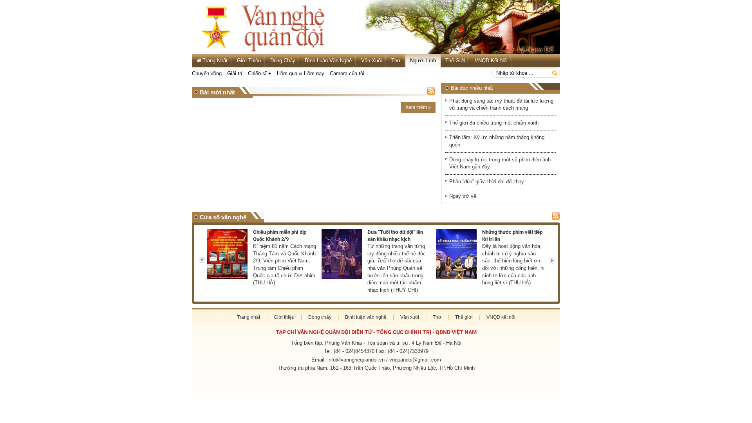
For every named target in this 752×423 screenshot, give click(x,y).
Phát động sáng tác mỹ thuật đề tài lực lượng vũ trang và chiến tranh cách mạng (501, 104)
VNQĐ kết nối (491, 60)
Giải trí (234, 73)
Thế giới (455, 60)
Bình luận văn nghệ (328, 60)
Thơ (396, 60)
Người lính (423, 60)
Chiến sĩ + (259, 73)
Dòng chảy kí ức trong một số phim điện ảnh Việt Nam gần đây (500, 163)
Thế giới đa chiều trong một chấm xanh (494, 123)
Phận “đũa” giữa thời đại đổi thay (486, 181)
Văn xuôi (371, 60)
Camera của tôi (347, 73)
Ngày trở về (462, 196)
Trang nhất (248, 317)
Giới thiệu (249, 60)
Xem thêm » (418, 107)
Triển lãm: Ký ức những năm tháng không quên (496, 141)
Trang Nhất (215, 60)
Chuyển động (207, 73)
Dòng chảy (282, 60)
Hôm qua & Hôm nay (300, 73)
